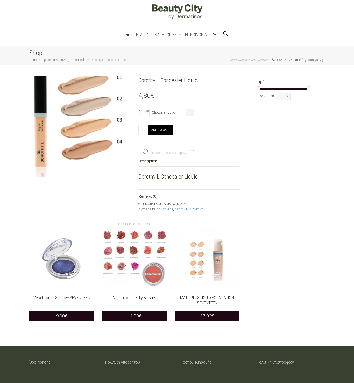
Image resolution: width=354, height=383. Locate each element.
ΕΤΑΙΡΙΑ (142, 35)
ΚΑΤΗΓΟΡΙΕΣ (166, 35)
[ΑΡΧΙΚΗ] (128, 34)
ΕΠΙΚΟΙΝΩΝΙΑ (196, 35)
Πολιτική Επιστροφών (275, 362)
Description (148, 161)
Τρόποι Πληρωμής (196, 362)
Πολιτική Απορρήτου (122, 362)
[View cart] (215, 34)
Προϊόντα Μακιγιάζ (55, 60)
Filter (283, 96)
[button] (225, 34)
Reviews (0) (148, 196)
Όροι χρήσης (40, 362)
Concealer (79, 60)
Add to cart (160, 130)
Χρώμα (143, 110)
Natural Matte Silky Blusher (134, 298)
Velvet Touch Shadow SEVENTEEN (61, 298)
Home (33, 60)
